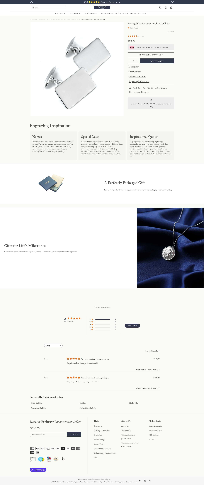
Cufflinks (46, 19)
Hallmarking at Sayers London (105, 453)
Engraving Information (139, 81)
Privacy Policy (99, 444)
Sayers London (78, 482)
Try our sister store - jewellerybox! (128, 436)
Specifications (135, 71)
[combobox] (48, 7)
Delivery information (102, 430)
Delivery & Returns (137, 76)
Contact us (98, 426)
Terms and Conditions (102, 448)
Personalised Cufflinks (38, 408)
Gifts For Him (38, 19)
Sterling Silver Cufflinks (58, 19)
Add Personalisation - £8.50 (151, 55)
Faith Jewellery (154, 435)
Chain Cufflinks (72, 19)
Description (134, 66)
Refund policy (88, 482)
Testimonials (126, 430)
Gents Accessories (155, 426)
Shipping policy (119, 482)
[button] (61, 13)
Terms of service (108, 482)
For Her (151, 439)
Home (31, 19)
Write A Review (132, 326)
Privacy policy (98, 482)
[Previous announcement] (31, 2)
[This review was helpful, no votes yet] (154, 369)
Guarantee (98, 435)
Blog (95, 457)
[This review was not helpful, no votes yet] (157, 369)
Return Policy (99, 439)
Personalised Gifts (155, 430)
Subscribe (74, 434)
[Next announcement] (172, 2)
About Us (125, 426)
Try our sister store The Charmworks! (129, 444)
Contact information (131, 482)
